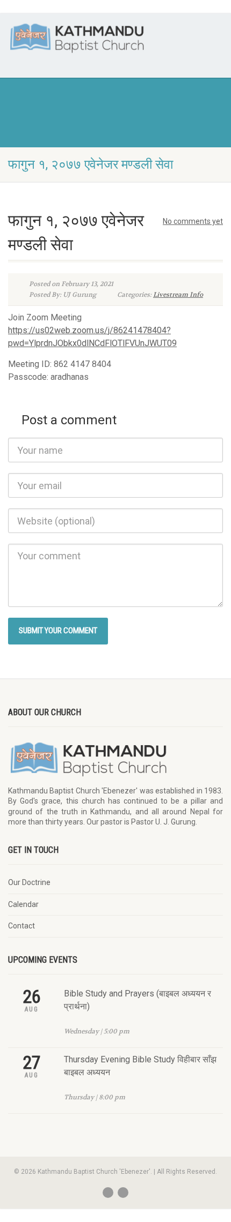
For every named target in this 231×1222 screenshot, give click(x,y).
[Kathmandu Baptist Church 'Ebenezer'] (77, 37)
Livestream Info (178, 294)
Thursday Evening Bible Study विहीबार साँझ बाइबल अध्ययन (140, 1065)
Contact (21, 925)
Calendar (23, 904)
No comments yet (193, 221)
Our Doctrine (29, 882)
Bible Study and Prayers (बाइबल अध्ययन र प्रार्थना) (137, 999)
